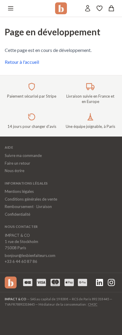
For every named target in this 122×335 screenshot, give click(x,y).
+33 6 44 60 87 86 (21, 261)
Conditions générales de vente (31, 199)
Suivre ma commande (23, 155)
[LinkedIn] (99, 282)
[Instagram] (111, 282)
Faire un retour (17, 163)
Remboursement (19, 206)
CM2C (92, 304)
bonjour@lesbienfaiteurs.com (30, 255)
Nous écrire (14, 170)
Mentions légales (19, 191)
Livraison (44, 206)
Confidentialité (17, 214)
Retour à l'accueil (22, 62)
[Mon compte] (88, 8)
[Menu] (11, 8)
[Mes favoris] (99, 8)
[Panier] (111, 8)
